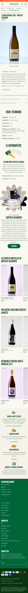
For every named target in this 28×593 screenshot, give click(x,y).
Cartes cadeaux (6, 492)
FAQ (2, 523)
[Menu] (2, 4)
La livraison (14, 441)
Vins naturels (5, 484)
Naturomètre (5, 531)
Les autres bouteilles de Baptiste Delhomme (11, 260)
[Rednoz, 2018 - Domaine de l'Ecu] (11, 332)
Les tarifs (14, 459)
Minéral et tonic (6, 89)
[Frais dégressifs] (14, 446)
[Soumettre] (26, 563)
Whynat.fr (7, 587)
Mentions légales (5, 578)
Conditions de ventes (7, 581)
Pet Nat (3, 513)
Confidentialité (15, 578)
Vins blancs (5, 505)
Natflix (3, 487)
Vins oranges (5, 503)
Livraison (4, 533)
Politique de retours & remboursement (12, 583)
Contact (3, 546)
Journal (3, 528)
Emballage (4, 536)
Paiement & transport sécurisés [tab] (8, 103)
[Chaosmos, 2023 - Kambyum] (11, 383)
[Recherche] (22, 4)
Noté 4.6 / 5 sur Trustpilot (14, 426)
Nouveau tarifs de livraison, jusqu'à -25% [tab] (11, 99)
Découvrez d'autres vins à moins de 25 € (12, 363)
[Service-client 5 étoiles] (14, 413)
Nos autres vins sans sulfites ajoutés (13, 311)
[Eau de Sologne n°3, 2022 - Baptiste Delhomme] (11, 280)
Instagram (4, 543)
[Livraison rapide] (14, 430)
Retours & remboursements (10, 541)
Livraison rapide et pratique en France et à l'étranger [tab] (13, 95)
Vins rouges (5, 510)
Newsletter (4, 538)
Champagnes (5, 515)
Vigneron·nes (5, 489)
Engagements (5, 494)
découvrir (14, 246)
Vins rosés (4, 508)
